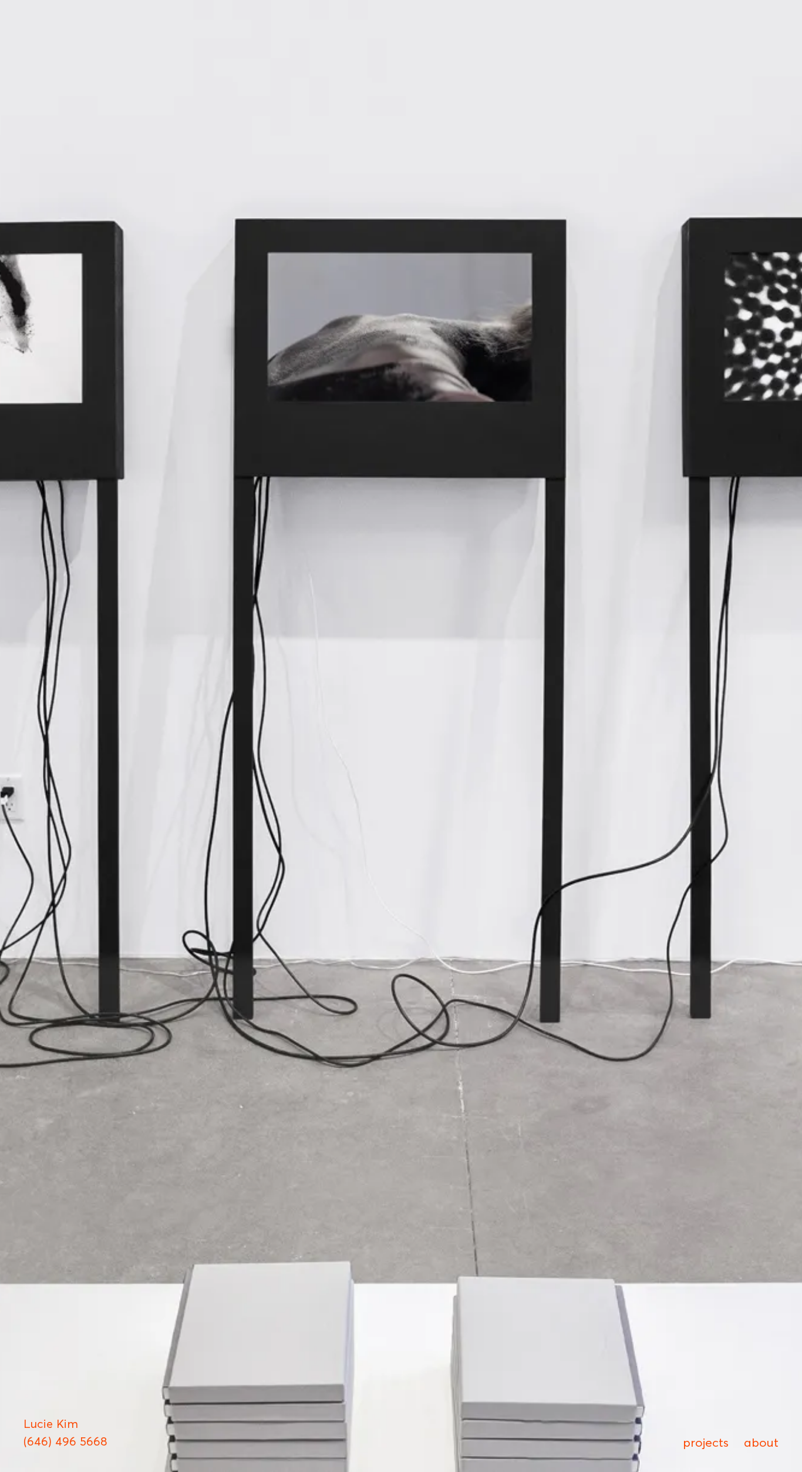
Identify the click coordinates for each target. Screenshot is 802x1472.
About (761, 1442)
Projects (706, 1442)
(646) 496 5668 (65, 1441)
